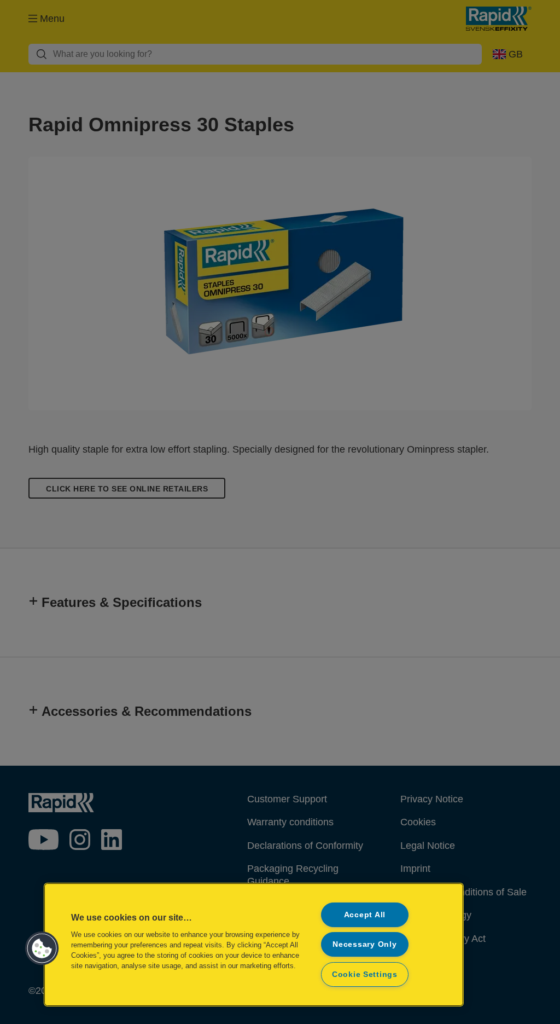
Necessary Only (364, 944)
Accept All (365, 914)
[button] (42, 948)
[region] (254, 944)
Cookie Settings (365, 974)
